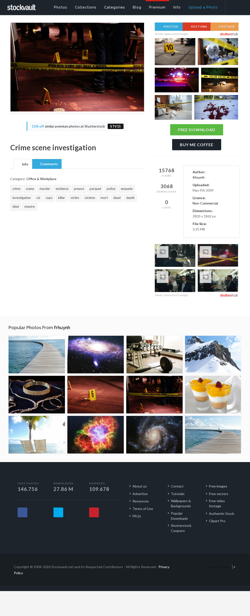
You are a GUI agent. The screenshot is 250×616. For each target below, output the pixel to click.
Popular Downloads (179, 515)
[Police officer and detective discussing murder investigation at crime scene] (175, 256)
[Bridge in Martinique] (37, 354)
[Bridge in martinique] (213, 435)
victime (90, 198)
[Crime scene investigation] (95, 394)
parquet (95, 189)
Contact (177, 486)
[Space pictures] (95, 354)
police (111, 189)
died (15, 206)
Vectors (198, 26)
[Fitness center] (154, 354)
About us (140, 486)
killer (61, 198)
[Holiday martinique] (37, 435)
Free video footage (217, 503)
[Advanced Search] (234, 6)
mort (104, 198)
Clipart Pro (217, 521)
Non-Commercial (205, 203)
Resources (141, 501)
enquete (127, 189)
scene (30, 189)
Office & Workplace (41, 179)
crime (16, 189)
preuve (79, 189)
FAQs (137, 516)
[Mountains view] (213, 354)
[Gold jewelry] (37, 394)
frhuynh (199, 177)
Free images (218, 486)
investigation (21, 198)
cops (49, 198)
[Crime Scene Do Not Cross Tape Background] (218, 256)
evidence (62, 189)
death (130, 198)
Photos (170, 26)
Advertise (140, 494)
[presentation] (23, 164)
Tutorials (178, 494)
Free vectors (218, 494)
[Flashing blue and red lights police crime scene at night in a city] (177, 81)
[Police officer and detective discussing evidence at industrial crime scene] (175, 281)
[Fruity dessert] (213, 394)
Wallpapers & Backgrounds (181, 503)
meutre (29, 206)
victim (75, 198)
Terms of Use (143, 509)
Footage (226, 26)
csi (38, 198)
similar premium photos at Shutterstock (76, 126)
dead (117, 198)
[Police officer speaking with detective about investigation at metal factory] (218, 281)
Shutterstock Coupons (181, 528)
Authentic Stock (221, 513)
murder (45, 189)
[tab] (23, 164)
